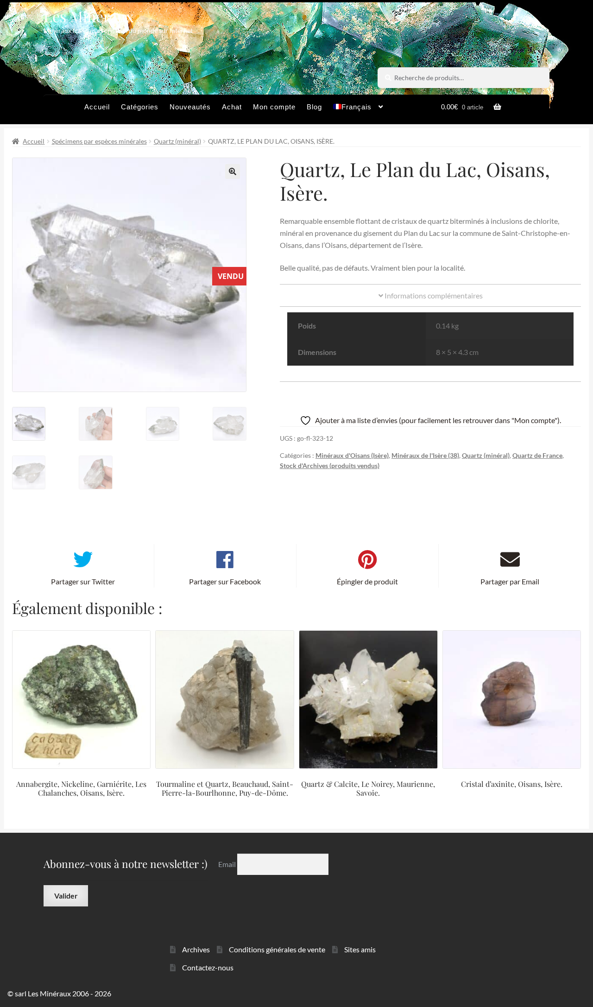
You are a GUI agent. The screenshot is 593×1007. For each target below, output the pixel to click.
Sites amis (360, 949)
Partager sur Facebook (225, 581)
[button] (232, 171)
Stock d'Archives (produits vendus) (329, 465)
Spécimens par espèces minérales (99, 141)
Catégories (139, 107)
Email (227, 864)
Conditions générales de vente (277, 949)
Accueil (97, 107)
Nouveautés (190, 107)
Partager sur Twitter (83, 581)
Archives (196, 949)
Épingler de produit (367, 581)
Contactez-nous (207, 967)
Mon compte (274, 107)
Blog (314, 107)
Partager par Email (509, 581)
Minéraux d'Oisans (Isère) (352, 455)
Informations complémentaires (433, 295)
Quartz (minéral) (177, 141)
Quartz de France (537, 455)
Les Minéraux (89, 16)
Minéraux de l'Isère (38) (425, 455)
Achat (232, 107)
